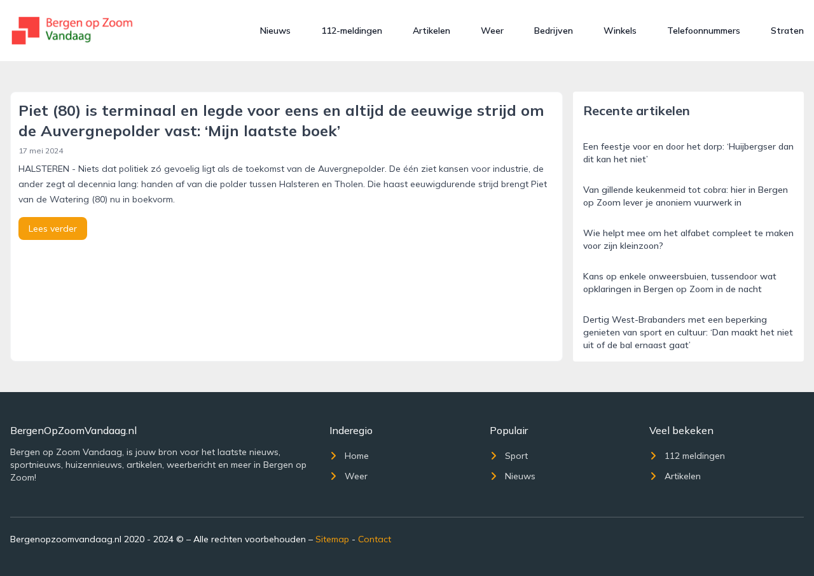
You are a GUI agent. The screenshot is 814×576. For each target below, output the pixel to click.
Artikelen (431, 30)
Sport (516, 455)
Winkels (620, 30)
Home (357, 455)
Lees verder (53, 228)
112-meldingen (351, 30)
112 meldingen (695, 455)
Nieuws (275, 30)
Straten (787, 30)
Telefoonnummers (703, 30)
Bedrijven (553, 30)
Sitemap (332, 539)
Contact (374, 539)
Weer (492, 30)
